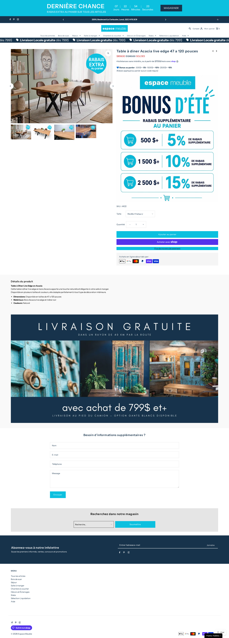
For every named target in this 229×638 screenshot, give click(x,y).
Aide (184, 36)
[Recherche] (190, 28)
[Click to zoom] (108, 53)
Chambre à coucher (112, 36)
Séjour (75, 36)
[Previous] (63, 20)
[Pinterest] (13, 19)
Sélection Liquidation (169, 36)
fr (218, 19)
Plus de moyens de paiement (167, 248)
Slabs (151, 36)
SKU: (118, 206)
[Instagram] (17, 19)
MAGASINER (171, 8)
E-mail (55, 455)
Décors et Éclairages (136, 36)
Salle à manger (90, 36)
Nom (54, 445)
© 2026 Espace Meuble (21, 634)
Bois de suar (63, 36)
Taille (118, 214)
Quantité (120, 224)
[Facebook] (10, 19)
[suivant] (216, 51)
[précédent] (213, 51)
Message (56, 473)
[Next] (166, 20)
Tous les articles (47, 36)
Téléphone (57, 464)
